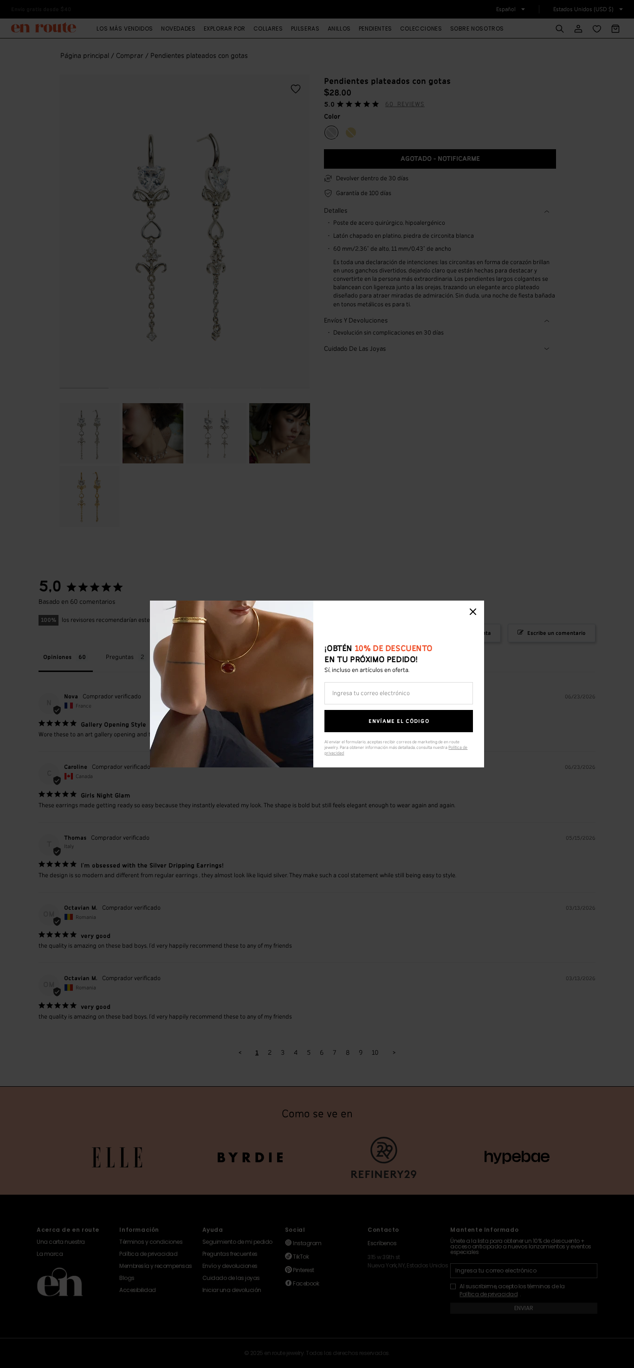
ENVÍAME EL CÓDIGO (399, 721)
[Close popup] (473, 611)
